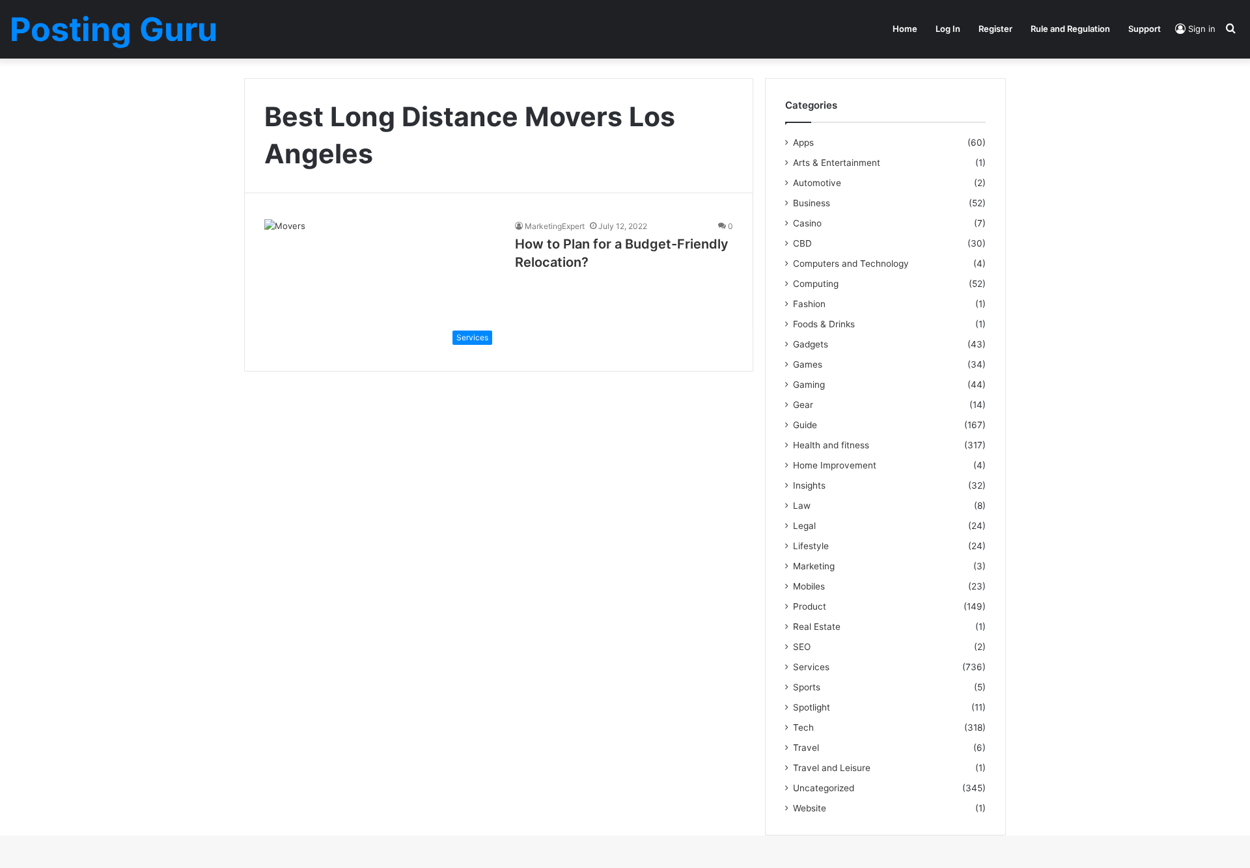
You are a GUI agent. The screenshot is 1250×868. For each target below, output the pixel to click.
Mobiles (809, 586)
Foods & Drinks (824, 324)
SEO (802, 647)
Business (811, 203)
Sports (806, 687)
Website (809, 808)
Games (807, 364)
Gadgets (810, 344)
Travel (806, 747)
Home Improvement (834, 465)
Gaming (809, 384)
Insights (809, 485)
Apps (803, 142)
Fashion (809, 304)
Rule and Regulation (1070, 28)
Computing (816, 283)
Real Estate (816, 626)
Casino (807, 223)
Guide (805, 425)
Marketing (814, 566)
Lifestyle (811, 546)
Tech (803, 727)
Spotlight (811, 707)
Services (811, 667)
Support (1144, 28)
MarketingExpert (555, 226)
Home (905, 28)
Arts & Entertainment (836, 162)
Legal (804, 526)
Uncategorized (823, 788)
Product (809, 606)
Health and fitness (831, 445)
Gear (803, 405)
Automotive (817, 183)
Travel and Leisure (831, 768)
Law (802, 505)
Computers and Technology (851, 263)
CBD (802, 243)
